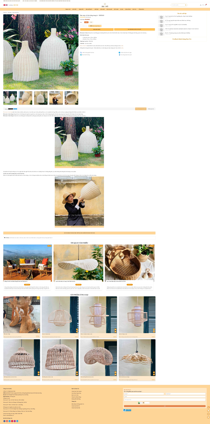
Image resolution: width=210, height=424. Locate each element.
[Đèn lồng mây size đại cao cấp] (77, 372)
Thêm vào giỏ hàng (96, 26)
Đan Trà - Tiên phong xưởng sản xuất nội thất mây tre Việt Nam (177, 33)
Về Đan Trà (141, 9)
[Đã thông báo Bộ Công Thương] (127, 410)
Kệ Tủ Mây (116, 9)
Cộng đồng (128, 9)
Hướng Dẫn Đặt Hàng (76, 398)
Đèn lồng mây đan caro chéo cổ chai (10, 376)
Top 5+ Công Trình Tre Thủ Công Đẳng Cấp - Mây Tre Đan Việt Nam (178, 16)
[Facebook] (208, 414)
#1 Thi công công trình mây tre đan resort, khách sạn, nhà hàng (177, 20)
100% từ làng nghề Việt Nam (88, 52)
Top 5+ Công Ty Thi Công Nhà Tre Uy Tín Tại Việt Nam (176, 24)
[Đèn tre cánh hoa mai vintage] (154, 372)
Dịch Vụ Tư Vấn (75, 395)
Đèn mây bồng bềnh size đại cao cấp (87, 376)
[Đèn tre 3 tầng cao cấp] (154, 329)
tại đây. (122, 47)
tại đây (122, 45)
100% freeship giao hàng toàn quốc (134, 29)
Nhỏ (86, 22)
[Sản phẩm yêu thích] (203, 5)
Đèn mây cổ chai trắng (7, 112)
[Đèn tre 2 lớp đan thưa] (77, 329)
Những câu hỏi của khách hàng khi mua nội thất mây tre (68, 281)
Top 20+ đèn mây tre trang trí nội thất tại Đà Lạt (117, 281)
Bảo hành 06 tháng (86, 54)
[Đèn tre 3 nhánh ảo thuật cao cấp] (115, 329)
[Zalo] (208, 417)
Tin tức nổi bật (181, 13)
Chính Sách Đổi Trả (76, 405)
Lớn (91, 22)
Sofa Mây (102, 9)
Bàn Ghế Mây (89, 9)
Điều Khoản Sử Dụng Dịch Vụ (78, 404)
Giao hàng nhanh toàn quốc (126, 54)
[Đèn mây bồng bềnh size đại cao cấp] (115, 372)
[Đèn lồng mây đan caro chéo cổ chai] (39, 372)
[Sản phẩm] (105, 4)
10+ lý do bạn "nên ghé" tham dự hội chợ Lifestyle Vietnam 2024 (18, 281)
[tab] (140, 109)
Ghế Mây (96, 9)
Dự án (121, 9)
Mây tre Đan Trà (83, 45)
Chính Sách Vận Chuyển (76, 391)
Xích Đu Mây (109, 9)
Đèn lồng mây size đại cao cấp (47, 376)
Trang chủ (68, 9)
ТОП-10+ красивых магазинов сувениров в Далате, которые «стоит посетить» (182, 28)
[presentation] (4, 52)
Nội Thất (74, 9)
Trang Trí (81, 9)
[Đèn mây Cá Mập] (39, 329)
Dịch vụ (134, 9)
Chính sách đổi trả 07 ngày (126, 52)
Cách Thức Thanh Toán (76, 393)
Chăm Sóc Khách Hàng (76, 397)
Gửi (165, 406)
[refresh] (143, 402)
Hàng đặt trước (96, 29)
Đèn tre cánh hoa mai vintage (124, 376)
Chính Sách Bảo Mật (76, 407)
